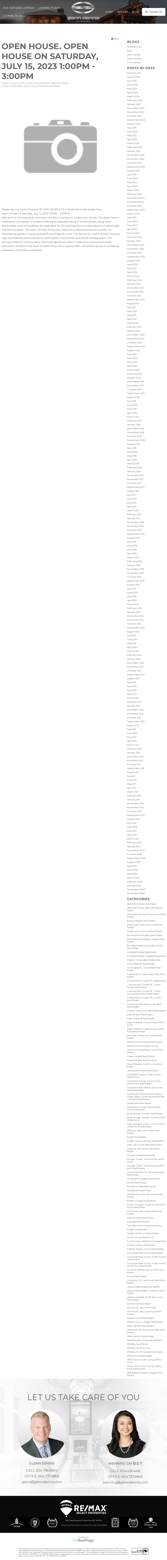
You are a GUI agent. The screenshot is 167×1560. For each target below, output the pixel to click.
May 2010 (132, 830)
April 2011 (131, 788)
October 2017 (134, 483)
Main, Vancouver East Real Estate (144, 1144)
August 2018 (133, 444)
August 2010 (133, 819)
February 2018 (134, 467)
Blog (135, 11)
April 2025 (132, 139)
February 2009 (135, 881)
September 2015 (135, 580)
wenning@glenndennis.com (125, 1482)
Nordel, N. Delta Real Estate (141, 1186)
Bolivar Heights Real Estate (141, 920)
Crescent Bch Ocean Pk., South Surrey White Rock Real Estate (143, 992)
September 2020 (136, 346)
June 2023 (132, 221)
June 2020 (132, 358)
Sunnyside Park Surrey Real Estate (145, 1253)
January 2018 (133, 471)
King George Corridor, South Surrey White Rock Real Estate (146, 1125)
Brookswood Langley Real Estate (144, 935)
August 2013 (133, 678)
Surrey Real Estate (136, 1276)
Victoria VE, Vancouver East (141, 1307)
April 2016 (132, 553)
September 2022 (136, 256)
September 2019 (136, 393)
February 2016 (134, 561)
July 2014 (131, 635)
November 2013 (135, 666)
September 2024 (136, 166)
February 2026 (134, 100)
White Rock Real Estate (139, 1355)
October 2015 (134, 577)
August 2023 (133, 213)
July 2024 (132, 174)
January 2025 (134, 151)
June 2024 (132, 178)
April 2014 (132, 647)
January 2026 (134, 104)
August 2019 (133, 397)
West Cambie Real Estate (140, 1325)
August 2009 (133, 862)
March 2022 (133, 276)
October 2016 (134, 530)
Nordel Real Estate (137, 1182)
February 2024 (134, 194)
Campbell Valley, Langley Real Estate (146, 956)
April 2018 (132, 459)
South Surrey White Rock (140, 1237)
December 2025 (135, 108)
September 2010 (136, 815)
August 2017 (133, 491)
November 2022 (135, 248)
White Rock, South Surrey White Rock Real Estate (144, 1367)
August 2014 (133, 631)
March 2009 (133, 877)
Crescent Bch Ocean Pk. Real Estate (146, 980)
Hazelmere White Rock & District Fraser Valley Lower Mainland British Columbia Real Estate (146, 1096)
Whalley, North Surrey (138, 1348)
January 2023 (134, 241)
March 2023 (133, 233)
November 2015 (135, 573)
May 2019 (132, 409)
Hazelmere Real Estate (139, 1103)
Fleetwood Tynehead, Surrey (142, 1046)
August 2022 (133, 260)
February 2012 (134, 748)
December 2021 (135, 287)
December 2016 (135, 522)
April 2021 (132, 319)
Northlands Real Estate (139, 1190)
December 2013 (135, 663)
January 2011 (133, 799)
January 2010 (133, 846)
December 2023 (135, 198)
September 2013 (136, 674)
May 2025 (132, 135)
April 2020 (132, 366)
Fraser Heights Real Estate (141, 1056)
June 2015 (132, 592)
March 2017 (133, 510)
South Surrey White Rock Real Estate (146, 1241)
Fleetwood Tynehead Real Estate (144, 1042)
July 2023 (132, 217)
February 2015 (134, 608)
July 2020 (132, 354)
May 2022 (132, 268)
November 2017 (135, 479)
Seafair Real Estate (137, 1229)
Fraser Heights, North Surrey (142, 1060)
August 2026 (133, 77)
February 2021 (134, 327)
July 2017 (131, 495)
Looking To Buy (49, 8)
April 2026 (132, 92)
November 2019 (135, 385)
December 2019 (135, 381)
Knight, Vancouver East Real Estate (145, 1141)
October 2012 (134, 717)
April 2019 (132, 412)
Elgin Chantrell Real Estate (141, 1018)
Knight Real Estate (136, 1137)
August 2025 (133, 123)
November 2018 (135, 432)
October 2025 (134, 116)
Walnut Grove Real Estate (140, 1318)
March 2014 (133, 651)
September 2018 (136, 440)
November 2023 (135, 202)
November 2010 (135, 807)
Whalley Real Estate (137, 1344)
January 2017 (133, 518)
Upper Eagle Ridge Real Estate (143, 1286)
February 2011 (134, 795)
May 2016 (132, 549)
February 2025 (134, 147)
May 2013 (132, 690)
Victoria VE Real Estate (139, 1303)
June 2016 (132, 545)
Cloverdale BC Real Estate (141, 963)
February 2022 (134, 280)
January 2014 (133, 659)
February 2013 (134, 702)
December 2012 (135, 709)
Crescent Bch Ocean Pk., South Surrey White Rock (143, 986)
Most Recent (134, 73)
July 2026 (132, 80)
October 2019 (134, 389)
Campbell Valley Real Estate (142, 952)
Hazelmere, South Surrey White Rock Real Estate (144, 1108)
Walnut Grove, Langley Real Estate (145, 1322)
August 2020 (133, 350)
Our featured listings (18, 8)
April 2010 (132, 834)
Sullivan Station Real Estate (141, 1245)
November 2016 (135, 526)
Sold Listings (133, 62)
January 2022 (134, 284)
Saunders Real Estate (138, 1221)
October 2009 (134, 854)
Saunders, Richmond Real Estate (144, 1225)
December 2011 (135, 756)
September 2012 (135, 721)
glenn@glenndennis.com (42, 1482)
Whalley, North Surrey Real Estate (144, 1352)
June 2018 (132, 452)
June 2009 (132, 870)
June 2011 (132, 780)
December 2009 (136, 850)
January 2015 (133, 612)
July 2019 (131, 401)
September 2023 (136, 209)
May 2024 (132, 182)
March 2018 (133, 463)
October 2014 (134, 623)
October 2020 (134, 342)
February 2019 (134, 420)
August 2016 (133, 537)
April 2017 (132, 506)
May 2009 (132, 873)
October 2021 (134, 295)
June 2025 (132, 131)
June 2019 (132, 405)
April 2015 (132, 600)
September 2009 (136, 858)
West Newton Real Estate (140, 1336)
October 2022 (134, 252)
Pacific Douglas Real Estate (141, 1200)
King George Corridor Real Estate (144, 1113)
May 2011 (131, 784)
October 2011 (134, 764)
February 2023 (134, 237)
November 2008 (136, 893)
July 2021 (131, 307)
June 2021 (132, 311)
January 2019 (133, 424)
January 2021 (133, 330)
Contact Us (155, 11)
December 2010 (135, 803)
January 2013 (133, 705)
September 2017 (135, 487)
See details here (92, 209)
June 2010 (132, 827)
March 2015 (133, 604)
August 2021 (133, 303)
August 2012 (133, 725)
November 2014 (135, 620)
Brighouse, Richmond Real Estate (144, 931)
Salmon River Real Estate (140, 1217)
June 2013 (132, 686)
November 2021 (135, 291)
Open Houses (134, 58)
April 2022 (132, 272)
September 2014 (136, 627)
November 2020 (135, 338)
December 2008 (136, 889)
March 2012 (133, 745)
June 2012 (132, 733)
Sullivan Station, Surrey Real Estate (145, 1249)
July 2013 (131, 682)
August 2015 (133, 584)
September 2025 (136, 119)
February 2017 (134, 514)
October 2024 (134, 162)
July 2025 (131, 127)
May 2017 (131, 502)
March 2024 (133, 190)
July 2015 (131, 588)
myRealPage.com (84, 1540)
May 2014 (132, 643)
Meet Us (122, 11)
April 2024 (132, 186)
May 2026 (132, 88)
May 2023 (132, 225)
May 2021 (131, 315)
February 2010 (134, 842)
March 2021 (133, 323)
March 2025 (133, 143)
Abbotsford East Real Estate (141, 904)
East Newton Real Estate (140, 1014)
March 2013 (133, 698)
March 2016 (133, 557)
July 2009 (132, 866)
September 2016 (136, 534)
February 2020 (134, 373)
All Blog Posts (134, 46)
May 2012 (131, 737)
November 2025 (135, 112)
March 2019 (133, 416)
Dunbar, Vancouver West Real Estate (146, 1010)
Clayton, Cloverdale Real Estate (143, 960)
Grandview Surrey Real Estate (142, 1070)
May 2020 (132, 362)
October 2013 (134, 670)
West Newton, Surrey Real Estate (144, 1340)
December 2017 (135, 475)
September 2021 (135, 299)
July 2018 (131, 448)
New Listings (133, 54)
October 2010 (134, 811)
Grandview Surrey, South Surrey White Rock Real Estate (144, 1082)
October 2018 (134, 436)
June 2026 (132, 84)
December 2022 (135, 245)
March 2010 (133, 838)
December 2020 (136, 334)
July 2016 (131, 541)
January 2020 (134, 377)
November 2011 (135, 760)
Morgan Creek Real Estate (141, 1155)
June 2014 (132, 639)
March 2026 (133, 96)
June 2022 (132, 264)
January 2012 (133, 752)
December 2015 (135, 569)
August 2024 (133, 170)
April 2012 (132, 741)
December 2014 (135, 616)
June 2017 (132, 498)
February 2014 (134, 655)
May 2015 (131, 596)
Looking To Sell (14, 15)
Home (109, 11)
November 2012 (135, 713)
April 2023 (132, 229)
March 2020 (133, 370)
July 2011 (131, 776)
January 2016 (133, 565)
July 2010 (131, 823)
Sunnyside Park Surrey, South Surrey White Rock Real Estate (146, 1264)
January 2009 (134, 885)
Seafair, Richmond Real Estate (143, 1233)
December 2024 (135, 155)
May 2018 (132, 455)
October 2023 (134, 205)
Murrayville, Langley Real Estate (143, 1178)
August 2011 (133, 772)
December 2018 (135, 428)
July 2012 (131, 729)
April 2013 (132, 694)
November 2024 (135, 159)
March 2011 (132, 791)
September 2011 (135, 768)
